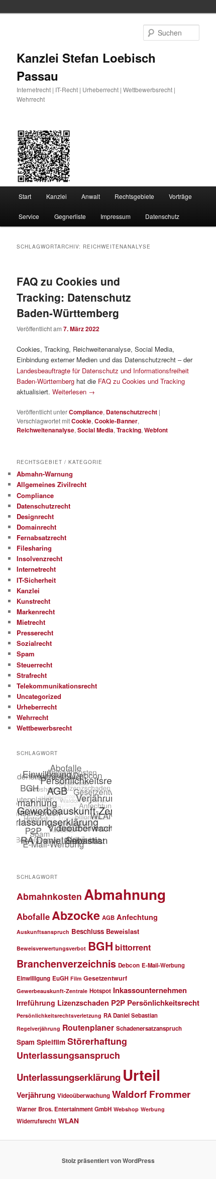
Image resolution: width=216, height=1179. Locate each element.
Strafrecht (32, 675)
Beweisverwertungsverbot (51, 948)
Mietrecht (31, 622)
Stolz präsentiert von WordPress (108, 1160)
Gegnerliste (70, 216)
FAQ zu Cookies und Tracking (141, 381)
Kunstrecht (33, 601)
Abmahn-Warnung (45, 474)
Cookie (81, 420)
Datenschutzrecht (131, 411)
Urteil (141, 1074)
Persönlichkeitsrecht (163, 1002)
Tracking (129, 429)
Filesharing (34, 548)
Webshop (126, 1109)
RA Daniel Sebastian (130, 1015)
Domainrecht (36, 527)
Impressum (115, 216)
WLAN (68, 1120)
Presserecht (35, 632)
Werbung (153, 1109)
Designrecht (35, 516)
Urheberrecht (37, 707)
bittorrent (133, 947)
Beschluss (87, 931)
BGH (100, 946)
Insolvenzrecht (39, 558)
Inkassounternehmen (150, 990)
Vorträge (180, 196)
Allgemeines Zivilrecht (51, 484)
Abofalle (33, 916)
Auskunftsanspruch (43, 931)
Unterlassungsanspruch (68, 1055)
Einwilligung (33, 978)
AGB (108, 917)
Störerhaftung (97, 1041)
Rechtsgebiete (134, 196)
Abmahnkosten (49, 896)
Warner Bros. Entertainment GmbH (64, 1109)
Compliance (86, 411)
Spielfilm (51, 1042)
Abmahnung (125, 894)
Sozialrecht (34, 643)
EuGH (60, 978)
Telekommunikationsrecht (57, 685)
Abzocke (76, 915)
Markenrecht (36, 611)
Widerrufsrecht (36, 1121)
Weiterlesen (73, 391)
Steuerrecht (34, 664)
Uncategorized (39, 696)
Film (75, 978)
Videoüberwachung (83, 1095)
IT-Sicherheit (36, 580)
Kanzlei (56, 196)
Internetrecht (36, 569)
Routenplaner (88, 1027)
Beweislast (122, 931)
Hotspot (100, 991)
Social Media (95, 429)
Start (25, 196)
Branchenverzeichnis (66, 964)
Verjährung (36, 1094)
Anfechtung (137, 917)
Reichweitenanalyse (45, 429)
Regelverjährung (38, 1028)
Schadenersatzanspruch (149, 1028)
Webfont (156, 429)
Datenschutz (162, 216)
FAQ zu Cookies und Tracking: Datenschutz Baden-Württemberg (74, 297)
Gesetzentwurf (105, 978)
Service (29, 216)
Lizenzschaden (83, 1003)
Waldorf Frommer (151, 1094)
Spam (26, 653)
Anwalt (90, 196)
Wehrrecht (32, 717)
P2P (118, 1002)
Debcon (129, 965)
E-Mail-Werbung (163, 965)
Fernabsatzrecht (41, 537)
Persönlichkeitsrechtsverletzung (59, 1015)
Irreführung (36, 1003)
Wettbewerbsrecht (44, 728)
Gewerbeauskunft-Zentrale (52, 991)
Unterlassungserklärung (69, 1077)
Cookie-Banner (116, 420)
